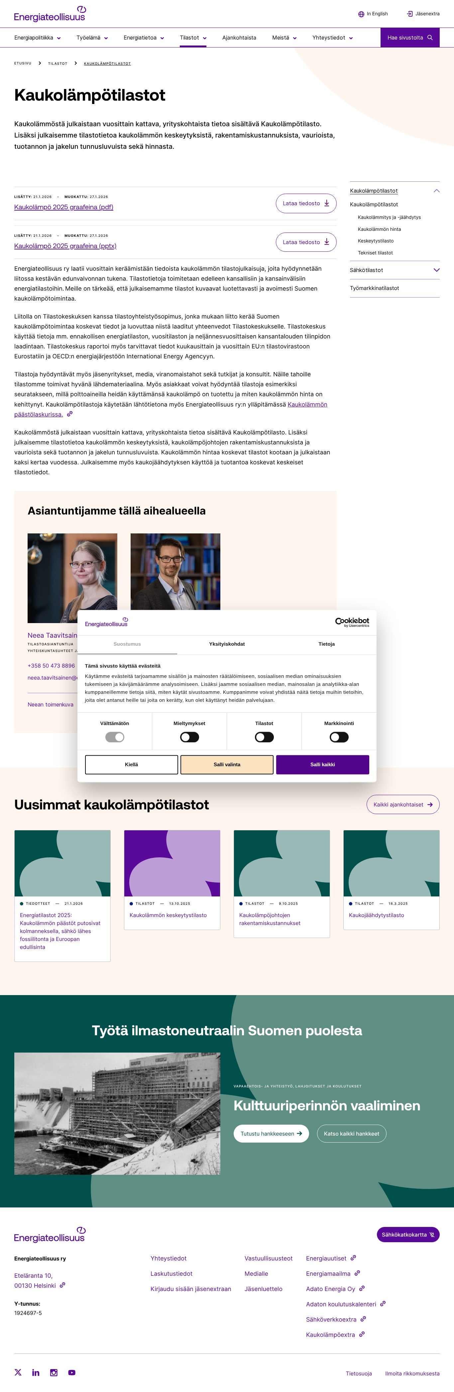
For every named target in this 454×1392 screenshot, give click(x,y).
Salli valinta (227, 765)
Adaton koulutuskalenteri (341, 1304)
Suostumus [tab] (127, 644)
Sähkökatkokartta (404, 1234)
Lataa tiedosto (302, 203)
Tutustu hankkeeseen (267, 1133)
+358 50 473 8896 (51, 665)
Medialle (256, 1273)
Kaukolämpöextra (330, 1335)
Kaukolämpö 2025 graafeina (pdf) (63, 207)
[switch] (189, 737)
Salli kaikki (322, 765)
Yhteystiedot (168, 1258)
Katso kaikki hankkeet (352, 1133)
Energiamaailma (328, 1273)
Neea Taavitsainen (56, 635)
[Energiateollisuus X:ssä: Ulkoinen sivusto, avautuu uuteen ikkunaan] (18, 1372)
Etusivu (23, 63)
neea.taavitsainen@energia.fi (64, 677)
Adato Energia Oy (330, 1289)
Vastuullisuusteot (269, 1258)
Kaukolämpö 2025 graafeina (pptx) (65, 246)
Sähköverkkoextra (331, 1319)
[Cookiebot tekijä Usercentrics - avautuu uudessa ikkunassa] (340, 622)
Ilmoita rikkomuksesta (412, 1373)
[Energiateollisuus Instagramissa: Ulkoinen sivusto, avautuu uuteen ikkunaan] (53, 1372)
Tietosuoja (359, 1373)
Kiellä (131, 765)
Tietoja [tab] (327, 644)
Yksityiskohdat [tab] (227, 644)
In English (377, 14)
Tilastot (57, 64)
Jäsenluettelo (264, 1289)
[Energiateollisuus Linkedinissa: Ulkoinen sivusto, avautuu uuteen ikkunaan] (36, 1372)
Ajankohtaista (239, 37)
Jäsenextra (427, 14)
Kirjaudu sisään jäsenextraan (191, 1289)
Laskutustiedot (171, 1273)
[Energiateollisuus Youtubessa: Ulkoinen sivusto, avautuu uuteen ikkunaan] (71, 1372)
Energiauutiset (326, 1258)
